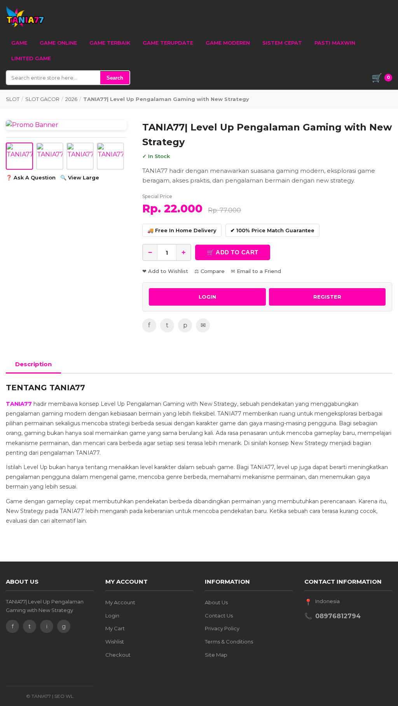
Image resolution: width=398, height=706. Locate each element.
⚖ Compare (209, 271)
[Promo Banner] (66, 125)
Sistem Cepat (282, 43)
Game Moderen (228, 43)
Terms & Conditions (229, 641)
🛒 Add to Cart (232, 252)
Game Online (58, 43)
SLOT (12, 99)
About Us (216, 602)
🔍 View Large (79, 177)
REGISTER (327, 297)
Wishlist (114, 641)
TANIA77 (19, 403)
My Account (120, 602)
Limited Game (31, 58)
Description (33, 364)
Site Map (216, 655)
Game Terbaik (109, 43)
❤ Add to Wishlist (165, 271)
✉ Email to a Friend (256, 271)
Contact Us (219, 615)
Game (19, 43)
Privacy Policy (222, 628)
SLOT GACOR (42, 99)
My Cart (115, 628)
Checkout (118, 655)
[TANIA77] (25, 16)
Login (112, 615)
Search (114, 78)
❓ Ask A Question (31, 177)
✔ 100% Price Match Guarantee (272, 230)
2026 (71, 99)
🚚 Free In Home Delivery (181, 230)
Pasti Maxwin (334, 43)
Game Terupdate (168, 43)
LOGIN (207, 297)
